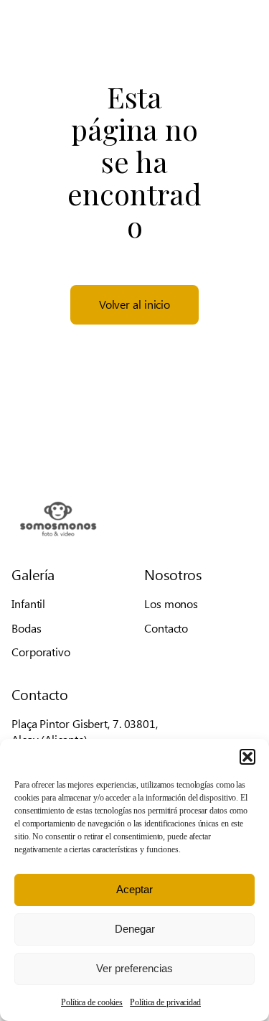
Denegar (135, 929)
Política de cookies (92, 1002)
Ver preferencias (134, 968)
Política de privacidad (165, 1002)
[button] (247, 757)
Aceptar (134, 889)
